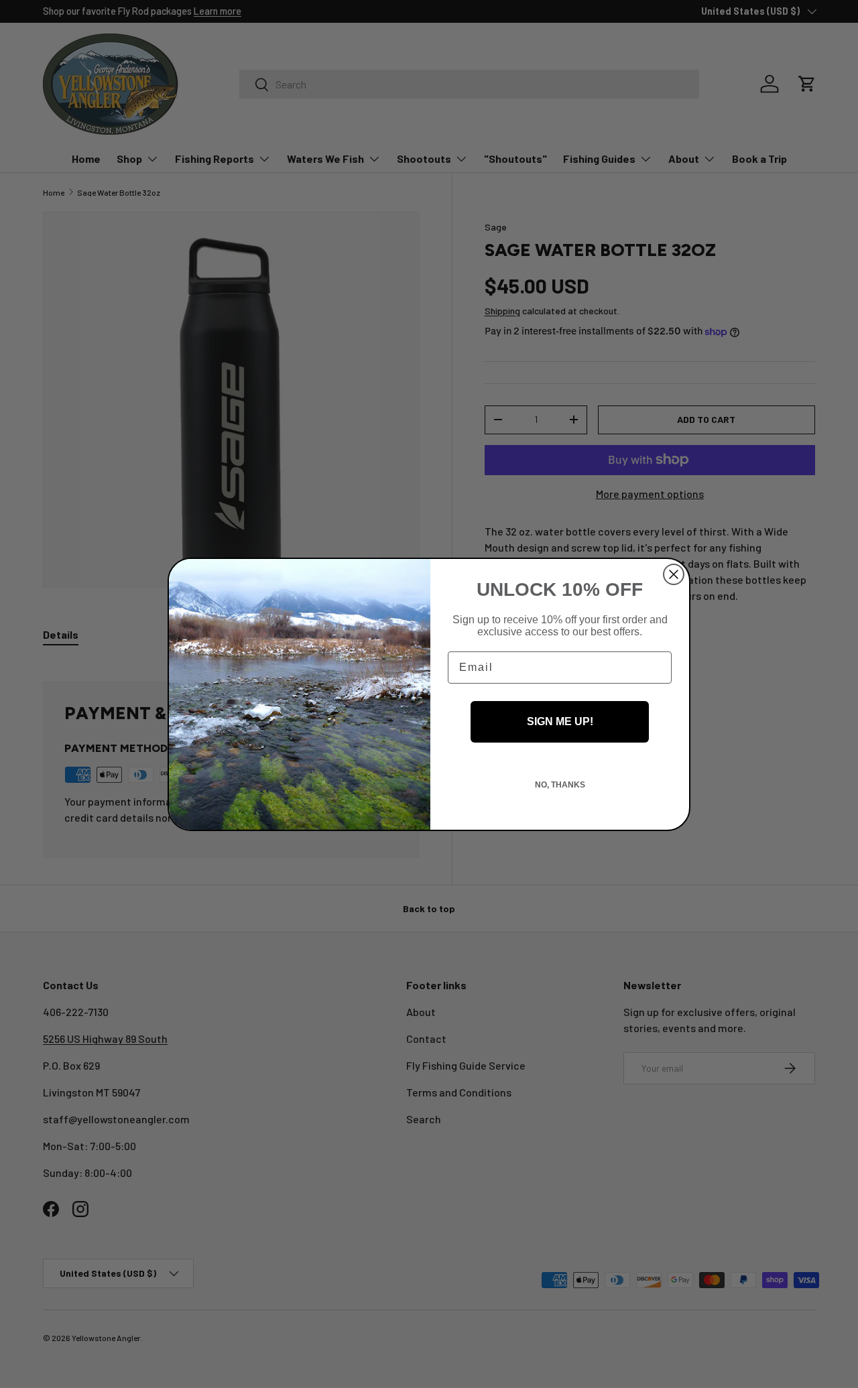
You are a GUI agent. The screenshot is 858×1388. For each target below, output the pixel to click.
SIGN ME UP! (560, 721)
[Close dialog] (674, 574)
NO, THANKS (560, 785)
